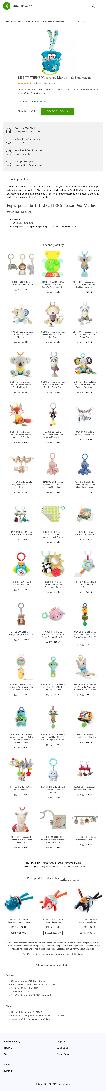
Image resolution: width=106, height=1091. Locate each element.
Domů (8, 22)
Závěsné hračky (78, 866)
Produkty (14, 22)
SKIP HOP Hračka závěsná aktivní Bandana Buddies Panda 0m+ (85, 334)
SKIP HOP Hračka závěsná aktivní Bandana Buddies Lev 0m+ (53, 334)
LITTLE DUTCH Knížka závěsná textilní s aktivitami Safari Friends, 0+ (53, 839)
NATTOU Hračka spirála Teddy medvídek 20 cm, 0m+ (21, 484)
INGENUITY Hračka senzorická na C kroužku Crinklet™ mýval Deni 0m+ (53, 634)
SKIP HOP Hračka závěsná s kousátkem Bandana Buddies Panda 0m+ (53, 384)
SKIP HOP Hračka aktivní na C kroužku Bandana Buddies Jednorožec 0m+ (85, 687)
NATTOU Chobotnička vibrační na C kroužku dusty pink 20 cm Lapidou (53, 484)
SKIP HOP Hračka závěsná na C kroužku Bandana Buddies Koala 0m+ (85, 284)
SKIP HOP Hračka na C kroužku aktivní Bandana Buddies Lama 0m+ (21, 839)
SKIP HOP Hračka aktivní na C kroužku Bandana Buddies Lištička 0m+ (21, 434)
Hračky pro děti (25, 22)
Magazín (60, 1042)
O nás (7, 1064)
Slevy (7, 1054)
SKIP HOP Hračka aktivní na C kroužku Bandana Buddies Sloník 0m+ (85, 384)
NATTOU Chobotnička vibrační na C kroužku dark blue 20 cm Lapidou (84, 484)
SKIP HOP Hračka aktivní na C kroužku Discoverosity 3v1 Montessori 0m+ (21, 687)
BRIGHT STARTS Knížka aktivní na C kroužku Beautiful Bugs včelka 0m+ (53, 284)
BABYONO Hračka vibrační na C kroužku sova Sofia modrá (53, 789)
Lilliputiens (93, 90)
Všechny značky (12, 1042)
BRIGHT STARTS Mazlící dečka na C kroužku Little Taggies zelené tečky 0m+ (53, 534)
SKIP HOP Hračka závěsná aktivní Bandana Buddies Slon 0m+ (21, 334)
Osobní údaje (63, 1054)
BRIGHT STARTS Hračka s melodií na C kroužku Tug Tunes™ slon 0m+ (53, 687)
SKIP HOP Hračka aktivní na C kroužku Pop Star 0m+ (85, 584)
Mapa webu (62, 1048)
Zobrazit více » (37, 93)
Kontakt (8, 1071)
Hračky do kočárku (39, 22)
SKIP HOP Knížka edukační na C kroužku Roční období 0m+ (53, 584)
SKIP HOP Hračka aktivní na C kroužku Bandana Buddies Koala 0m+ (21, 384)
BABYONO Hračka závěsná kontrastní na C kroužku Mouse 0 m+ (53, 434)
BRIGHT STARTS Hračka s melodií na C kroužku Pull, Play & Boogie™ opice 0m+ (53, 737)
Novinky (8, 1048)
